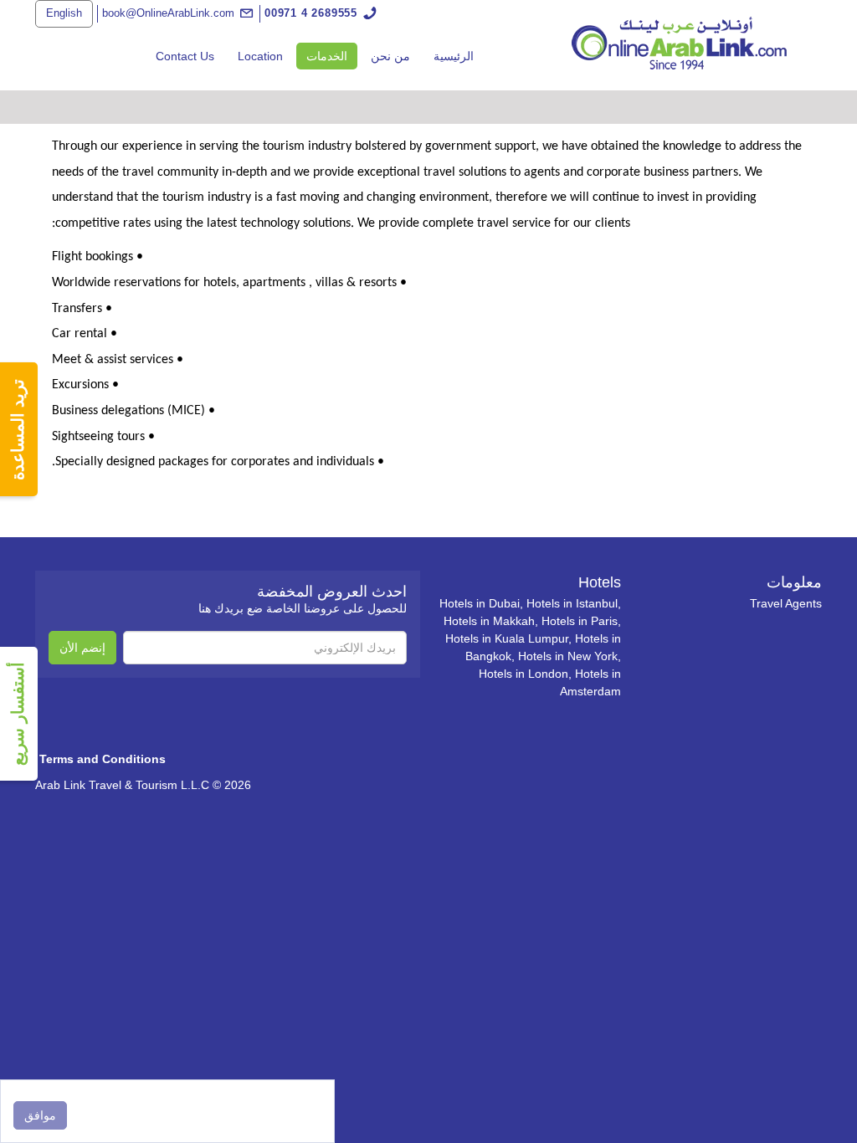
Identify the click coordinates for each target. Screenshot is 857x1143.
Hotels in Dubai (479, 603)
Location (260, 56)
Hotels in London (523, 673)
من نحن (390, 56)
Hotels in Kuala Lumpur (506, 638)
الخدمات (321, 56)
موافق (40, 1115)
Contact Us (185, 56)
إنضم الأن (82, 647)
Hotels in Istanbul (572, 603)
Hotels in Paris (579, 621)
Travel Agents (786, 603)
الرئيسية (454, 56)
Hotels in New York (568, 656)
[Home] (679, 42)
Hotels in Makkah (489, 621)
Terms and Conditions (102, 759)
